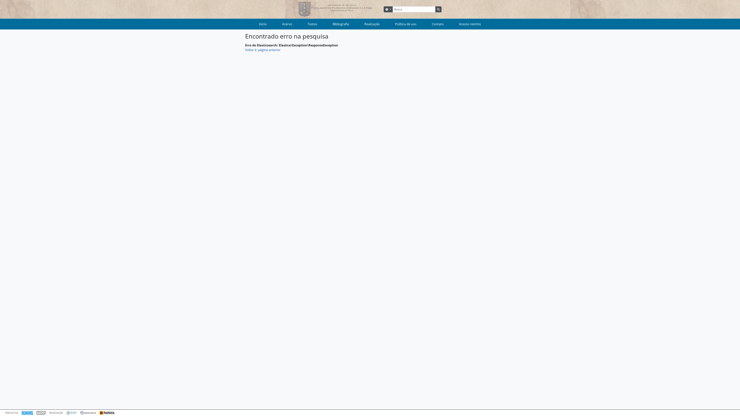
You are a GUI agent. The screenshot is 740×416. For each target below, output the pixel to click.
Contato (438, 24)
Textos (312, 24)
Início (263, 24)
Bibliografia (341, 24)
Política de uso (405, 24)
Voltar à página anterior (263, 50)
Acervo (287, 24)
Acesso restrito (470, 24)
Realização (372, 24)
